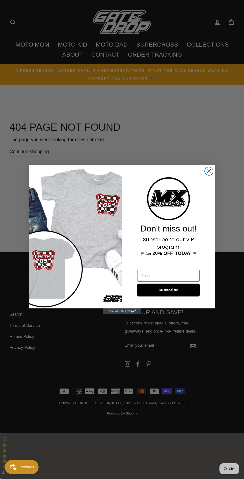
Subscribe (168, 290)
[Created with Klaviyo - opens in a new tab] (122, 311)
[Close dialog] (209, 171)
